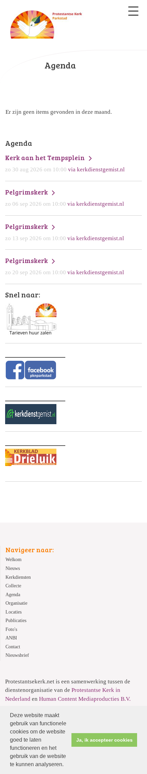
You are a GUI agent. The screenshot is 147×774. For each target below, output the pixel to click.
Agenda (12, 594)
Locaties (13, 612)
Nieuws (12, 568)
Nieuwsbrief (17, 655)
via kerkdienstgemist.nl (65, 163)
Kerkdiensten (18, 577)
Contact (12, 646)
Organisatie (16, 603)
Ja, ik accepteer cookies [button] (104, 740)
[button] (66, 765)
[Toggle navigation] (133, 11)
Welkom (13, 559)
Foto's (11, 629)
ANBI (11, 637)
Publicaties (15, 620)
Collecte (13, 585)
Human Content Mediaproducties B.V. (85, 699)
